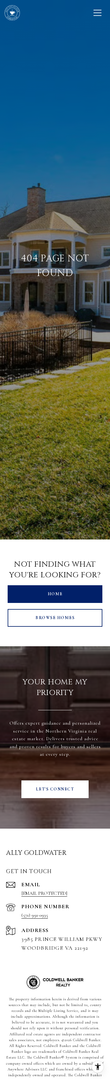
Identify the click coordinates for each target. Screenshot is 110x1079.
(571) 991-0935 (34, 915)
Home (55, 594)
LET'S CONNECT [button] (55, 789)
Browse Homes (55, 617)
